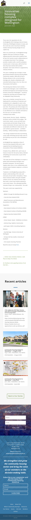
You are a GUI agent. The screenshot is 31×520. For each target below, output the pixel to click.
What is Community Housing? (12, 506)
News (13, 26)
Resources (24, 506)
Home (11, 504)
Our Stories (22, 352)
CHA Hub (18, 509)
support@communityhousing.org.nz (15, 453)
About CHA (18, 504)
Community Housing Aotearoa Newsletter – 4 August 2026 (14, 350)
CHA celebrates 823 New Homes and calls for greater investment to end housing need (15, 311)
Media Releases (17, 314)
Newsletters (15, 352)
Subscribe (16, 493)
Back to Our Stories (15, 396)
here (17, 245)
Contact (16, 511)
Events (12, 509)
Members (25, 509)
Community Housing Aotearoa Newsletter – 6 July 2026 (14, 379)
